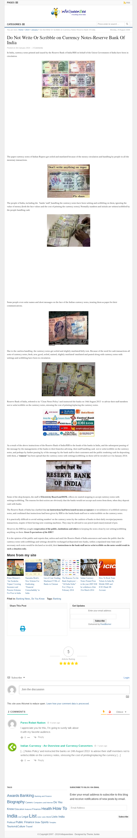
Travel (29, 826)
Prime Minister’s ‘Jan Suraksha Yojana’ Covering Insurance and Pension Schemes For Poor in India (14, 585)
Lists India (58, 816)
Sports (45, 822)
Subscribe (123, 817)
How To (60, 808)
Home (20, 30)
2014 (27, 30)
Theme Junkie (93, 834)
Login (126, 677)
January (34, 30)
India (12, 816)
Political (11, 822)
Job (19, 817)
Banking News (23, 598)
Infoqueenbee (66, 834)
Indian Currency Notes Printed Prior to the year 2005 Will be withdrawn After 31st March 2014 (89, 584)
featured (28, 809)
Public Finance (25, 822)
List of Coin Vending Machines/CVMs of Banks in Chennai (52, 581)
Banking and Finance (43, 796)
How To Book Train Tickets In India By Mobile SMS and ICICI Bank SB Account (107, 584)
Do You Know (37, 598)
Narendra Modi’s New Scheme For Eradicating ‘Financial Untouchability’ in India (32, 585)
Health (46, 809)
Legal (25, 816)
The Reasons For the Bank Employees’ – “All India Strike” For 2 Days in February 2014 (70, 584)
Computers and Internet (43, 803)
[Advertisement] (68, 130)
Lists (39, 817)
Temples (52, 822)
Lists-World (46, 817)
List (33, 816)
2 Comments (38, 48)
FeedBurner (105, 624)
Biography (16, 802)
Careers (29, 802)
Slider (37, 822)
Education (19, 809)
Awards (13, 796)
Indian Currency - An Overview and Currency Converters (57, 745)
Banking (57, 598)
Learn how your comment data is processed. (67, 703)
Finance (36, 809)
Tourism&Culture (16, 826)
